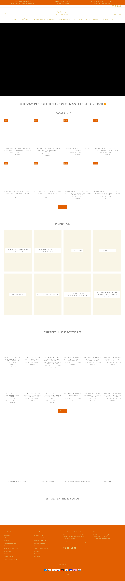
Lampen (51, 19)
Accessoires (38, 19)
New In (15, 19)
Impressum (7, 535)
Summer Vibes (33, 90)
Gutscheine (37, 556)
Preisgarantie (37, 551)
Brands (96, 19)
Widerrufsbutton (8, 556)
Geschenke (64, 19)
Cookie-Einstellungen (10, 543)
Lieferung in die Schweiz (11, 548)
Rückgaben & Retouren (40, 545)
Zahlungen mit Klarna (40, 538)
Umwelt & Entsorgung (10, 559)
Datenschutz (7, 540)
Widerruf (6, 553)
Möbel (25, 19)
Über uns (108, 19)
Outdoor (77, 19)
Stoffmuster (37, 553)
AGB (5, 538)
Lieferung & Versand (10, 545)
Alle (62, 207)
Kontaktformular (38, 535)
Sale (87, 19)
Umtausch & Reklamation (41, 548)
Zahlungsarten (8, 551)
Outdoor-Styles (14, 90)
